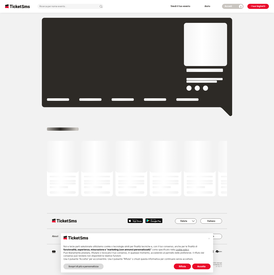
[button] (209, 238)
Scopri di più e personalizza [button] (83, 266)
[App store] (135, 221)
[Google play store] (155, 221)
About (55, 236)
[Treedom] (218, 251)
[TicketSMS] (17, 6)
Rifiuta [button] (182, 266)
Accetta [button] (201, 266)
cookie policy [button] (182, 249)
